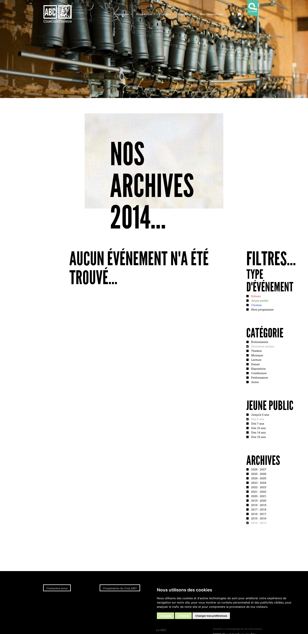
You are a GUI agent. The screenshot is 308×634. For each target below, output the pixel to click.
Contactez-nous (57, 588)
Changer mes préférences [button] (211, 615)
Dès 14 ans (258, 432)
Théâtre (256, 350)
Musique (256, 355)
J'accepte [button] (165, 615)
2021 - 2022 (258, 491)
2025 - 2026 (258, 473)
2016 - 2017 (258, 513)
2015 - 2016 (258, 518)
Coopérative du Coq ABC (120, 588)
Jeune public (259, 300)
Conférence (258, 373)
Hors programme (262, 309)
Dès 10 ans (258, 427)
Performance (259, 377)
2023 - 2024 (258, 482)
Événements (259, 341)
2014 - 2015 (258, 522)
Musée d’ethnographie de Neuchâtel (237, 628)
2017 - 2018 (258, 509)
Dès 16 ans (258, 436)
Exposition (258, 368)
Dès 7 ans (257, 423)
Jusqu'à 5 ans (259, 414)
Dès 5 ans (257, 419)
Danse (255, 364)
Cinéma (256, 305)
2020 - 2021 (258, 496)
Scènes (255, 296)
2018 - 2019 (258, 504)
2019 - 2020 (258, 500)
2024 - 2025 (258, 478)
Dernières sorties (262, 346)
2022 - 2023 (258, 487)
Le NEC (161, 629)
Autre (254, 382)
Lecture (255, 359)
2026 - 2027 (258, 469)
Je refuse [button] (183, 615)
